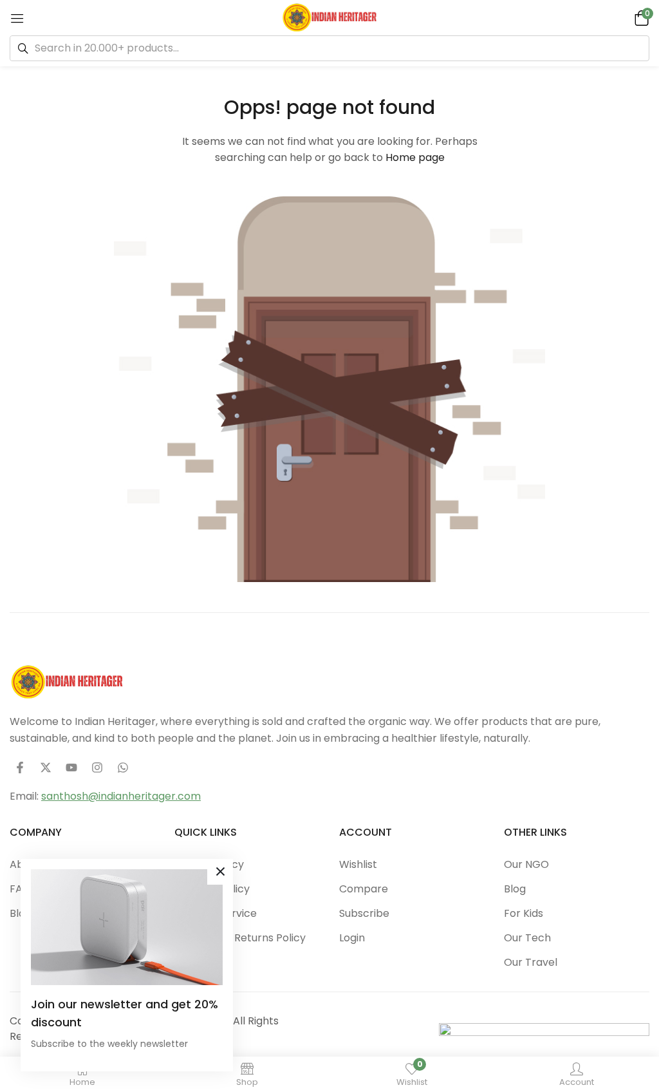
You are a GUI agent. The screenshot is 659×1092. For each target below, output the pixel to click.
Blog (515, 888)
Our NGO (526, 864)
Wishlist (358, 864)
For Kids (523, 913)
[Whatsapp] (123, 767)
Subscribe (364, 913)
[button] (639, 18)
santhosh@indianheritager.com (121, 796)
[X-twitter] (45, 767)
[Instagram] (97, 767)
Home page (415, 157)
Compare (363, 888)
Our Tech (527, 937)
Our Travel (530, 962)
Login (352, 937)
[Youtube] (71, 767)
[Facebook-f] (20, 767)
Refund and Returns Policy (240, 937)
